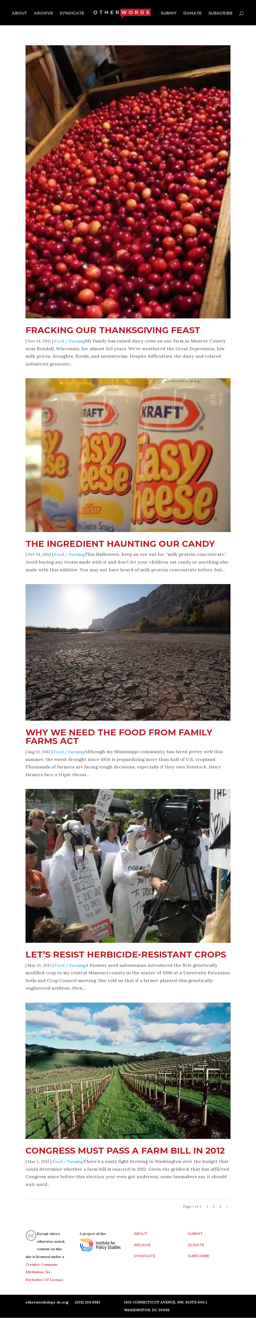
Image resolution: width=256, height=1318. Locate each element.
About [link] (19, 13)
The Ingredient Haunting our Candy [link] (120, 543)
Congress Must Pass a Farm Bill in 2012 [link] (125, 1150)
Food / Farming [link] (69, 340)
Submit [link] (168, 13)
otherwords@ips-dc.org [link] (47, 1302)
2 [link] (213, 1206)
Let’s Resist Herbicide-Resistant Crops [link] (126, 954)
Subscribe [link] (220, 13)
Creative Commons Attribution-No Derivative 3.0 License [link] (44, 1272)
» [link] (227, 1206)
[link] (122, 13)
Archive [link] (43, 13)
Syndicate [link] (72, 13)
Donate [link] (192, 13)
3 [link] (220, 1206)
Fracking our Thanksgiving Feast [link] (113, 330)
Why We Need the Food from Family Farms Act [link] (119, 736)
